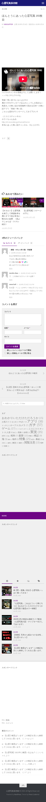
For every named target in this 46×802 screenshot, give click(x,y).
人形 (10, 432)
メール (27, 328)
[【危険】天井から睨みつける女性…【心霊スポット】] (7, 635)
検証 (38, 435)
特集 (25, 439)
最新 (23, 435)
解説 (15, 443)
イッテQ (6, 425)
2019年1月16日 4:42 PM (28, 273)
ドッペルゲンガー (22, 429)
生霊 (33, 439)
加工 (15, 432)
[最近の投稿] (7, 581)
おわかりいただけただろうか (22, 418)
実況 (36, 432)
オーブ (14, 425)
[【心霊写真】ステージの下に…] (33, 202)
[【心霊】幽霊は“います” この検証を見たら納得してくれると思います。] (7, 649)
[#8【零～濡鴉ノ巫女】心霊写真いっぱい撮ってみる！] (7, 591)
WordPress (17, 794)
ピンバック (26, 243)
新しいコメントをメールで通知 (19, 350)
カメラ (23, 425)
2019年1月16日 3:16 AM (18, 253)
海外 (10, 439)
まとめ (15, 422)
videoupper (8, 24)
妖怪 (27, 432)
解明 (10, 443)
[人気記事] (17, 581)
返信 (10, 269)
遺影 (21, 443)
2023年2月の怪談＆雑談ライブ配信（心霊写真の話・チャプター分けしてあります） (28, 621)
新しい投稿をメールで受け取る (19, 353)
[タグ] (39, 581)
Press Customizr (34, 794)
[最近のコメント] (28, 581)
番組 (39, 439)
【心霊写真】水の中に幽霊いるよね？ (19, 752)
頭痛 (6, 446)
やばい (23, 422)
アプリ (35, 421)
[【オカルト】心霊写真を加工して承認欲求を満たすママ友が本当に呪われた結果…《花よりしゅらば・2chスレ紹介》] (12, 202)
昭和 (14, 435)
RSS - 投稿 (5, 720)
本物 (31, 436)
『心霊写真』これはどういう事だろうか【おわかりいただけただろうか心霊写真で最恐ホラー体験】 (28, 606)
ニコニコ (34, 428)
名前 (6, 328)
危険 (21, 432)
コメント (10, 243)
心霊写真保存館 (10, 3)
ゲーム (8, 428)
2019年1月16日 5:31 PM (26, 284)
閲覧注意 (32, 442)
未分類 (4, 9)
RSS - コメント (7, 723)
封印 (4, 436)
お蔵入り (6, 422)
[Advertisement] (23, 47)
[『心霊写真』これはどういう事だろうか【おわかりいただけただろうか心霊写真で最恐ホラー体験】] (7, 604)
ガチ (36, 424)
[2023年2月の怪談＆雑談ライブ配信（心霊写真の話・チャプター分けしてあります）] (7, 620)
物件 (15, 439)
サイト (6, 337)
